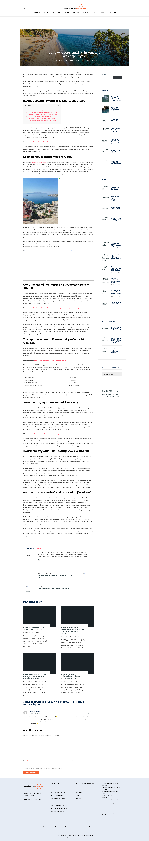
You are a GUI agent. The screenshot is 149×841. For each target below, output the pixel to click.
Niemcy (38, 632)
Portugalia (76, 12)
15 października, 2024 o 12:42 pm (36, 713)
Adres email (51, 760)
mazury (109, 394)
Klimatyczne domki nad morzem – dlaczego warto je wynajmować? (55, 575)
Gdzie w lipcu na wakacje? (57, 795)
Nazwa (25, 760)
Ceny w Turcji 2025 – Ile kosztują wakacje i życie (53, 587)
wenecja (104, 398)
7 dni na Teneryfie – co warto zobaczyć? (47, 434)
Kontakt (78, 789)
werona (109, 398)
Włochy (85, 12)
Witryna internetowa (77, 760)
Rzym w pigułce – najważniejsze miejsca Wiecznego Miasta (70, 676)
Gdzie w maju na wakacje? (57, 789)
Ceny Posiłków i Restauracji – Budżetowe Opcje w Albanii (43, 112)
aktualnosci (108, 390)
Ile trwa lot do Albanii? (40, 142)
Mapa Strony (79, 798)
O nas (77, 795)
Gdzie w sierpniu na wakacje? (58, 798)
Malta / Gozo (57, 12)
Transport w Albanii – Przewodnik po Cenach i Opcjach (43, 114)
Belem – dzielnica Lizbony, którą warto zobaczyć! (50, 360)
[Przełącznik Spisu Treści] (57, 105)
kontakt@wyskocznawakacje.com (32, 799)
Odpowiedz (90, 713)
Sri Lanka (116, 396)
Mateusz (62, 48)
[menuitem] (76, 12)
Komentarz (26, 738)
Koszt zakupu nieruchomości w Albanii (38, 110)
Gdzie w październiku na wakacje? (59, 805)
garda (116, 391)
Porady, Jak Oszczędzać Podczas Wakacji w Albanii (42, 120)
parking (115, 394)
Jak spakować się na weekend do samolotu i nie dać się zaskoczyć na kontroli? (72, 630)
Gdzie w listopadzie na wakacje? (59, 808)
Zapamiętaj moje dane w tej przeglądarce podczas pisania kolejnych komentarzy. (44, 768)
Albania (88, 48)
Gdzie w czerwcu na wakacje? (58, 792)
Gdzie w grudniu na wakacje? (58, 811)
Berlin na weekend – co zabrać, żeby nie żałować (34, 628)
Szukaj (104, 74)
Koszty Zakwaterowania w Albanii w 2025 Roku (41, 108)
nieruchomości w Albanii (39, 162)
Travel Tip (76, 636)
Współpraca (79, 792)
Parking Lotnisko (40, 681)
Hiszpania (94, 12)
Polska (67, 12)
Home (53, 60)
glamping (104, 394)
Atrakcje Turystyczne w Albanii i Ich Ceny (39, 116)
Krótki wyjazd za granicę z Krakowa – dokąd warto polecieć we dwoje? (34, 676)
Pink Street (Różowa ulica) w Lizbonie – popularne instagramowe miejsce (57, 308)
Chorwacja (36, 12)
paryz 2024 (109, 396)
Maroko (46, 12)
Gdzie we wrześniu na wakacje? (58, 802)
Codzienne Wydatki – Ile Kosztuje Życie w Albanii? (42, 118)
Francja (103, 12)
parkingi (103, 396)
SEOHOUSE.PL (105, 813)
